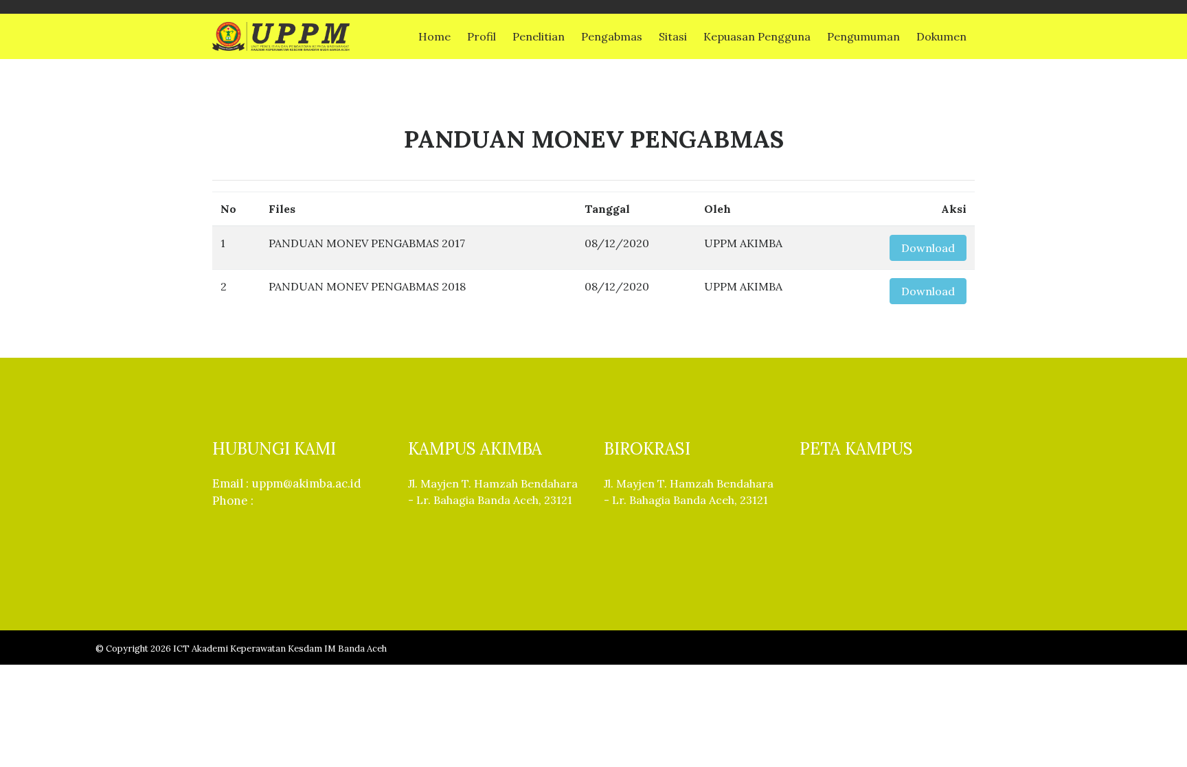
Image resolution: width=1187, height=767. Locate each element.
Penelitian (538, 36)
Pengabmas (611, 36)
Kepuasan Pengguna (757, 36)
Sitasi (673, 36)
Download (928, 248)
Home (434, 36)
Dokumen (941, 36)
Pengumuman (863, 36)
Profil (481, 36)
